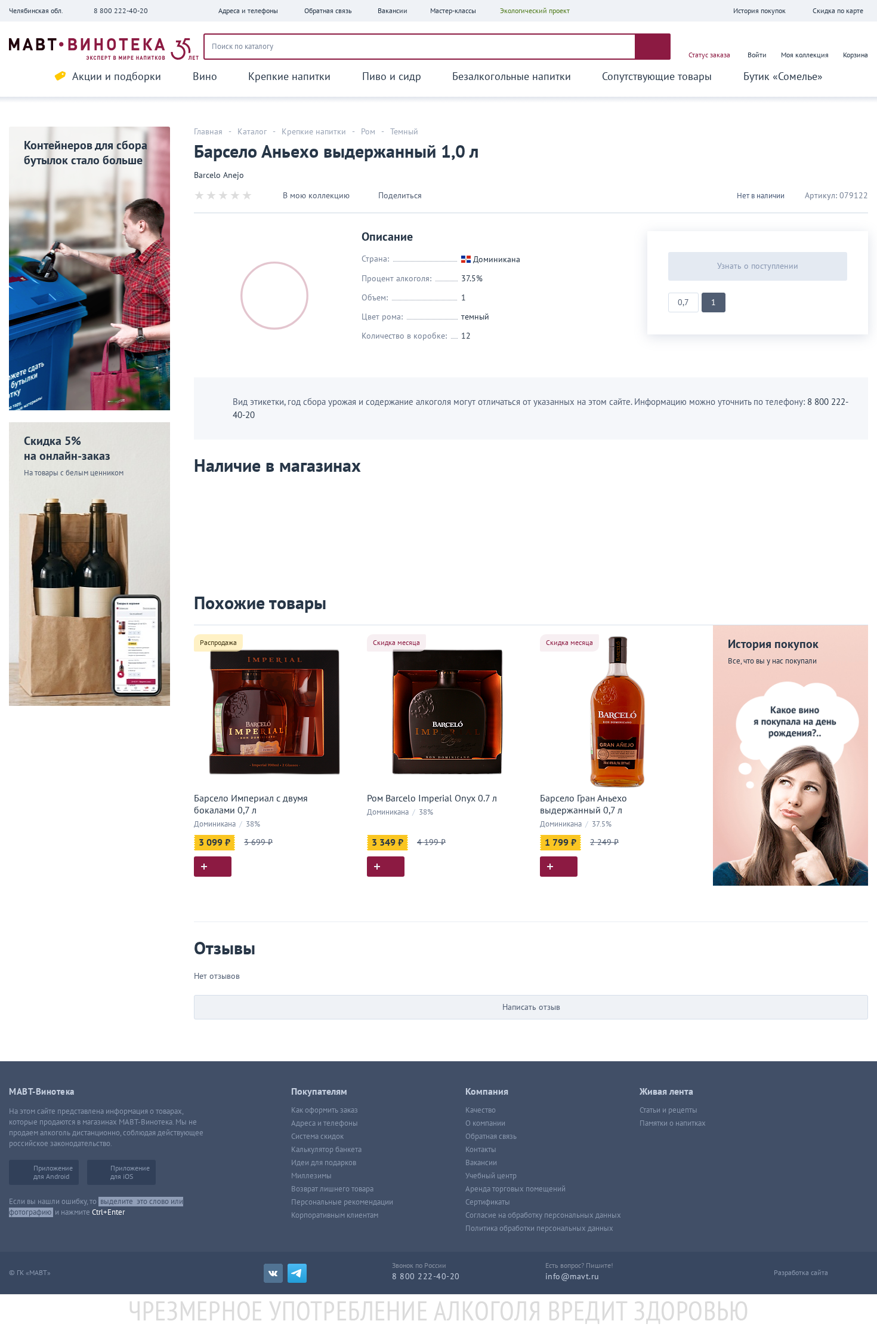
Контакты (480, 1149)
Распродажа (218, 642)
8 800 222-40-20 (121, 11)
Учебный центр (491, 1176)
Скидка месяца (396, 642)
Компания (486, 1091)
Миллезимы (311, 1176)
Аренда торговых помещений (515, 1189)
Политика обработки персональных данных (539, 1228)
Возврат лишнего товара (332, 1189)
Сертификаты (487, 1202)
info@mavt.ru (572, 1276)
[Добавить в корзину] (212, 866)
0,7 (683, 302)
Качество (480, 1110)
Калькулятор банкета (326, 1149)
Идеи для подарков (323, 1163)
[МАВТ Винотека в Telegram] (297, 1273)
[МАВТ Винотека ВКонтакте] (273, 1273)
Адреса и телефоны (324, 1123)
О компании (485, 1123)
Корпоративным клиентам (334, 1215)
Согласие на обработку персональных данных (543, 1215)
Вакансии (481, 1163)
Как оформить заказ (324, 1110)
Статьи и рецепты (668, 1110)
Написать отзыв (531, 1007)
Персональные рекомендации (342, 1202)
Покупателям (319, 1091)
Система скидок (317, 1136)
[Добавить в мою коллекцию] (343, 639)
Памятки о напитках (673, 1123)
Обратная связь (491, 1136)
